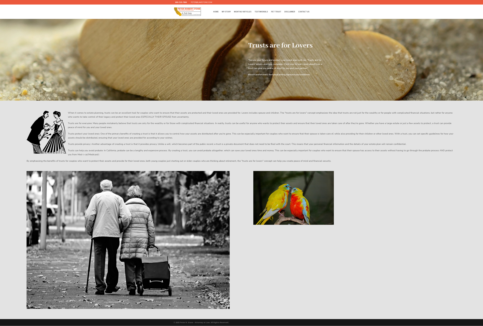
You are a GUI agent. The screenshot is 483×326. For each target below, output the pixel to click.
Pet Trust (276, 12)
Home (216, 12)
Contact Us (303, 12)
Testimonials (261, 12)
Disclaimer (289, 12)
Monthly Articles (242, 12)
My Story (226, 12)
